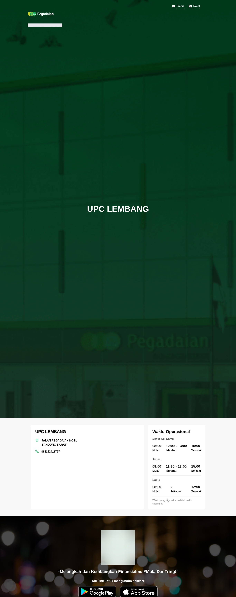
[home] (41, 14)
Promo (180, 5)
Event (196, 5)
